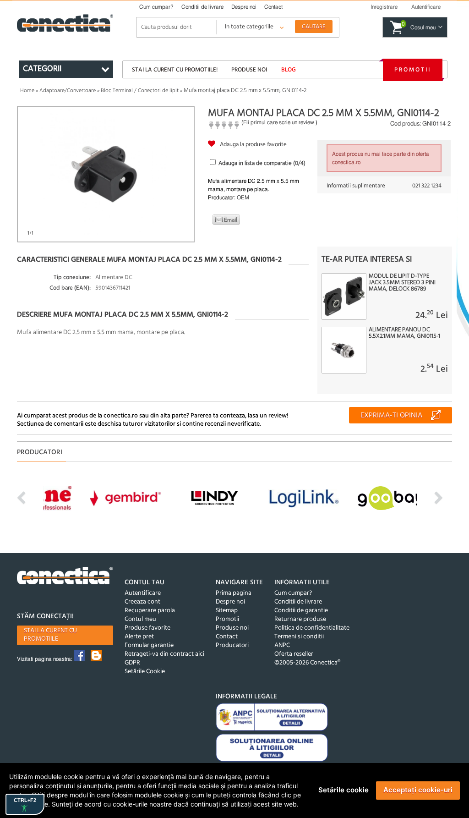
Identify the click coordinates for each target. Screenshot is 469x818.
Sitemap (227, 610)
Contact (273, 7)
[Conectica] (65, 577)
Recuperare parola (150, 610)
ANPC (282, 645)
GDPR (132, 663)
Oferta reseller (293, 654)
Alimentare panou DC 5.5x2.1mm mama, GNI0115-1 (404, 333)
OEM (243, 197)
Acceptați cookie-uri (418, 789)
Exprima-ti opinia (391, 416)
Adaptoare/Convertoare (67, 90)
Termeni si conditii (299, 636)
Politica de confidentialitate (311, 628)
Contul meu (140, 619)
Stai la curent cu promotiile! (175, 70)
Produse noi (249, 70)
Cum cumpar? (156, 7)
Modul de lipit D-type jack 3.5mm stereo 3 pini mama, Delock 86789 (402, 282)
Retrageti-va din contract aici (164, 654)
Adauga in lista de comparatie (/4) (261, 163)
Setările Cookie (145, 671)
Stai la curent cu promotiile (50, 635)
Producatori (232, 645)
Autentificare (143, 593)
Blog (288, 70)
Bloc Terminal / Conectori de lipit (140, 90)
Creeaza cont (142, 602)
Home (27, 90)
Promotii (412, 70)
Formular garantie (149, 645)
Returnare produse (300, 619)
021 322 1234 (427, 186)
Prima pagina (233, 593)
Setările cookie (343, 789)
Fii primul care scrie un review (278, 122)
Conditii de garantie (301, 610)
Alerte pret (139, 636)
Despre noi (243, 7)
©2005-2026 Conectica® (307, 663)
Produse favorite (147, 628)
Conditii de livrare (202, 7)
